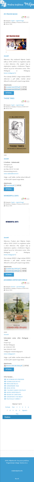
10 (16, 410)
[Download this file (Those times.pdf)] (5, 185)
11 (19, 410)
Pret (13, 407)
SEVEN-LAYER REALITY (13, 392)
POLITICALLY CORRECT (13, 399)
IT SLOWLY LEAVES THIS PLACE (16, 390)
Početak (7, 407)
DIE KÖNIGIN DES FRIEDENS (15, 379)
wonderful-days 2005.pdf (13, 271)
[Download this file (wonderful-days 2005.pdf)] (5, 271)
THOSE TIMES (9, 98)
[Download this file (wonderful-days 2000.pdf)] (5, 268)
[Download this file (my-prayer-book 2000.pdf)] (5, 87)
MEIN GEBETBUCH (12, 384)
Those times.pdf (10, 185)
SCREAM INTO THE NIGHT (14, 397)
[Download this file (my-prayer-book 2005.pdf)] (5, 89)
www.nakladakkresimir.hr (11, 173)
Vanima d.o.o (24, 463)
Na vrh (17, 478)
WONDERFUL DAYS (11, 196)
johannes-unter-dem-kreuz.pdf (14, 365)
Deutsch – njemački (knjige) (18, 286)
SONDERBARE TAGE (12, 386)
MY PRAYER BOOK (11, 14)
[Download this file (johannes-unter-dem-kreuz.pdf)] (5, 365)
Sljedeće (24, 410)
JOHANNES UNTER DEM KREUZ (15, 280)
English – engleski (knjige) (17, 20)
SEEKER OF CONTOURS (13, 394)
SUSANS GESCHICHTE (13, 381)
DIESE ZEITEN (10, 388)
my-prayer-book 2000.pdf (13, 87)
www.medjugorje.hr (10, 73)
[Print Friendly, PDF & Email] (25, 17)
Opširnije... (9, 93)
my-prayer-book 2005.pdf (13, 89)
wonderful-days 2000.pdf (13, 268)
